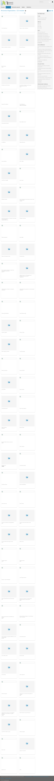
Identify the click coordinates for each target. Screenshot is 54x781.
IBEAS (20, 600)
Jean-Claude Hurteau (23, 577)
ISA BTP (3, 638)
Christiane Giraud (4, 484)
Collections (29, 7)
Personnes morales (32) (42, 19)
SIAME (3, 715)
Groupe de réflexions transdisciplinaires (8, 522)
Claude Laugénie (22, 731)
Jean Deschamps (22, 351)
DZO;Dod (3, 428)
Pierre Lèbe (3, 749)
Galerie (23, 7)
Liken (20, 769)
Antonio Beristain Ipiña (5, 123)
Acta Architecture (4, 28)
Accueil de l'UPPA (28, 776)
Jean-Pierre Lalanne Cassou (6, 731)
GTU (2, 542)
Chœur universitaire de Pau (6, 256)
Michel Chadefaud (4, 237)
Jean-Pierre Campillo (5, 180)
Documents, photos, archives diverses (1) (45, 77)
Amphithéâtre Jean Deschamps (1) (43, 36)
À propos (3, 7)
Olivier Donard (22, 389)
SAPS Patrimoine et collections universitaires (40, 776)
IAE (2, 599)
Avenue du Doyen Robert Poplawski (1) (44, 39)
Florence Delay (22, 332)
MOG (20, 561)
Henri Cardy (21, 180)
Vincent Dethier (22, 370)
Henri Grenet (22, 503)
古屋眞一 (3, 466)
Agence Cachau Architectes (24, 28)
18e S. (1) (39, 23)
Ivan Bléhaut (4, 142)
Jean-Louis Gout (4, 503)
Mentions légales (8, 778)
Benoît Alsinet (4, 66)
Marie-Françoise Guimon (5, 351)
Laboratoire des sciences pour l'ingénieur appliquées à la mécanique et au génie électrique (8, 713)
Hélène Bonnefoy (22, 142)
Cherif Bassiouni (22, 104)
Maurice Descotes (4, 370)
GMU (20, 523)
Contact (2, 778)
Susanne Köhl (22, 655)
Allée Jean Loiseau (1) (41, 32)
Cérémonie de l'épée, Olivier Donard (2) (44, 49)
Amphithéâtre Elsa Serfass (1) (43, 33)
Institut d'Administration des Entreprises (8, 598)
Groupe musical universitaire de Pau (25, 522)
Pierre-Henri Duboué (23, 408)
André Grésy (22, 541)
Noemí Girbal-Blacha (23, 484)
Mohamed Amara (22, 66)
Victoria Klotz (4, 674)
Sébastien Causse (4, 199)
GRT (2, 523)
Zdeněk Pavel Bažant (5, 104)
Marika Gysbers (22, 560)
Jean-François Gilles (23, 465)
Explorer (8, 7)
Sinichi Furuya (4, 465)
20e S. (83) (39, 26)
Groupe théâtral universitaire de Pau (7, 541)
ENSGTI (3, 271)
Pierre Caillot (22, 161)
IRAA (2, 618)
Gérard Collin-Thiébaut (5, 313)
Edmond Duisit (22, 427)
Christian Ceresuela (23, 218)
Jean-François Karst (23, 636)
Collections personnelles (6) (42, 76)
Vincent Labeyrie (4, 693)
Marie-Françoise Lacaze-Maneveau (25, 712)
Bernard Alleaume (22, 47)
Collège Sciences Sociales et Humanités (8, 289)
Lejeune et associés (23, 750)
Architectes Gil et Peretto (6, 85)
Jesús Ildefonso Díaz (23, 313)
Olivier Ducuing (4, 427)
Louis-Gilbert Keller (5, 655)
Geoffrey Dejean (4, 332)
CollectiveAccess (6, 780)
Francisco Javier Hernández (6, 579)
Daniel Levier (4, 769)
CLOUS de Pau (22, 256)
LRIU (20, 695)
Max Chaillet (21, 237)
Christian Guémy (4, 560)
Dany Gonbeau (22, 446)
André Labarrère (22, 674)
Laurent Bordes (4, 161)
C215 (2, 561)
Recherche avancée (16, 7)
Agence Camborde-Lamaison (6, 47)
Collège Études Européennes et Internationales (27, 289)
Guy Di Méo (3, 389)
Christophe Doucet (5, 408)
